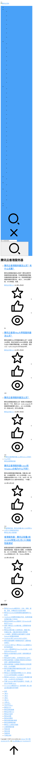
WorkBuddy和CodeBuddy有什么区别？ (16, 638)
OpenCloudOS (8, 705)
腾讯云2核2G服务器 (10, 532)
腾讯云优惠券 (8, 718)
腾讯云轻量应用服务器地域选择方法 (19, 140)
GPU (5, 182)
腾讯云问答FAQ (9, 285)
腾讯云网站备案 (9, 709)
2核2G (6, 693)
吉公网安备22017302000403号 (21, 741)
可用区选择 (7, 735)
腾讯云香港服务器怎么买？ (17, 397)
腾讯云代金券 (8, 714)
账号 (5, 205)
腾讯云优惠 (7, 9)
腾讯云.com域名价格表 (11, 724)
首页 (5, 7)
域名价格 (7, 731)
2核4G (6, 695)
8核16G (6, 700)
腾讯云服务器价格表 (10, 720)
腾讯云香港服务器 (9, 461)
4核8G (6, 698)
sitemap (23, 739)
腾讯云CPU (7, 707)
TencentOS (7, 704)
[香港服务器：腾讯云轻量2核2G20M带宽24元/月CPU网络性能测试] (18, 530)
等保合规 (7, 729)
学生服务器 (7, 176)
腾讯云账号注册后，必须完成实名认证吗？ (17, 658)
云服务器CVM (8, 41)
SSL (5, 203)
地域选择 (7, 733)
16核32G (7, 702)
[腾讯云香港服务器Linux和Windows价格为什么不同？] (18, 459)
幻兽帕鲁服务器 (9, 727)
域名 (5, 189)
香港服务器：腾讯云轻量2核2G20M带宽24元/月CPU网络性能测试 (17, 540)
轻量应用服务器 (9, 86)
